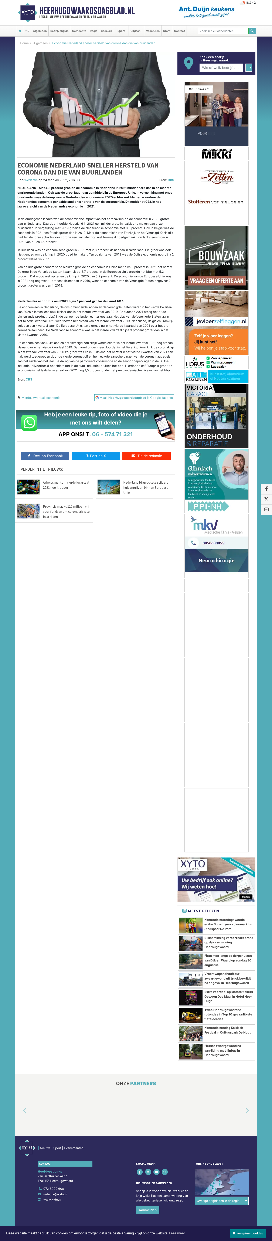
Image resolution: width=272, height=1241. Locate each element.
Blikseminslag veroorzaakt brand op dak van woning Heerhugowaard (228, 942)
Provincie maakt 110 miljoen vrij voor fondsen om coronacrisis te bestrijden (66, 511)
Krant (166, 31)
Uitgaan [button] (135, 31)
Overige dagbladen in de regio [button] (218, 1201)
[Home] (19, 31)
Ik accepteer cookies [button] (248, 1233)
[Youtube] (157, 1172)
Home (24, 43)
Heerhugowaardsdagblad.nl (87, 10)
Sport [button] (121, 31)
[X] (148, 1172)
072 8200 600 (53, 1188)
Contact (179, 31)
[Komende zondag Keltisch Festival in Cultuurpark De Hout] (191, 1033)
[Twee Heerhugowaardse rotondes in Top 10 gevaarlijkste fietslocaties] (191, 1016)
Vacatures (153, 31)
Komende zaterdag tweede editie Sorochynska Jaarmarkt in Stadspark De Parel (228, 924)
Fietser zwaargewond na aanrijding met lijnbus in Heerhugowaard (222, 1050)
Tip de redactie (149, 456)
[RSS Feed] (165, 1172)
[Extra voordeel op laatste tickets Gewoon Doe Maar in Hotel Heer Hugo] (191, 998)
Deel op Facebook (48, 456)
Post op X (98, 456)
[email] (266, 510)
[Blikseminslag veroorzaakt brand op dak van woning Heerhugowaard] (191, 944)
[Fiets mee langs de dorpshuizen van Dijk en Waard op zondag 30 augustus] (191, 961)
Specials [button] (106, 31)
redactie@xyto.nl (55, 1194)
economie (53, 397)
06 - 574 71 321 (112, 434)
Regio (93, 31)
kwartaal (39, 397)
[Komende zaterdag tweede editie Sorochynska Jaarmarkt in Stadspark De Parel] (191, 925)
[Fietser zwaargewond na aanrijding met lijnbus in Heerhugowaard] (191, 1052)
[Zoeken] (252, 31)
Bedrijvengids (59, 31)
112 (27, 31)
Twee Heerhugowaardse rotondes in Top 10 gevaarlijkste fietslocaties (228, 1014)
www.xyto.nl (52, 1199)
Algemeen (40, 31)
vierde (26, 397)
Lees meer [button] (177, 1233)
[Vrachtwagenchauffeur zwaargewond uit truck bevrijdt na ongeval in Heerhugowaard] (191, 979)
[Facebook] (140, 1172)
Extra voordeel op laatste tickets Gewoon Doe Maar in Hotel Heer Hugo (228, 996)
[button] (20, 1111)
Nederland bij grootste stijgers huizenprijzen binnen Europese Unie (145, 487)
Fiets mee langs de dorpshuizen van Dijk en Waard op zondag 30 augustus (228, 960)
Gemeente (79, 31)
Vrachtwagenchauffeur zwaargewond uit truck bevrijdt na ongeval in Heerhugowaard (227, 978)
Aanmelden (148, 1210)
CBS (171, 180)
